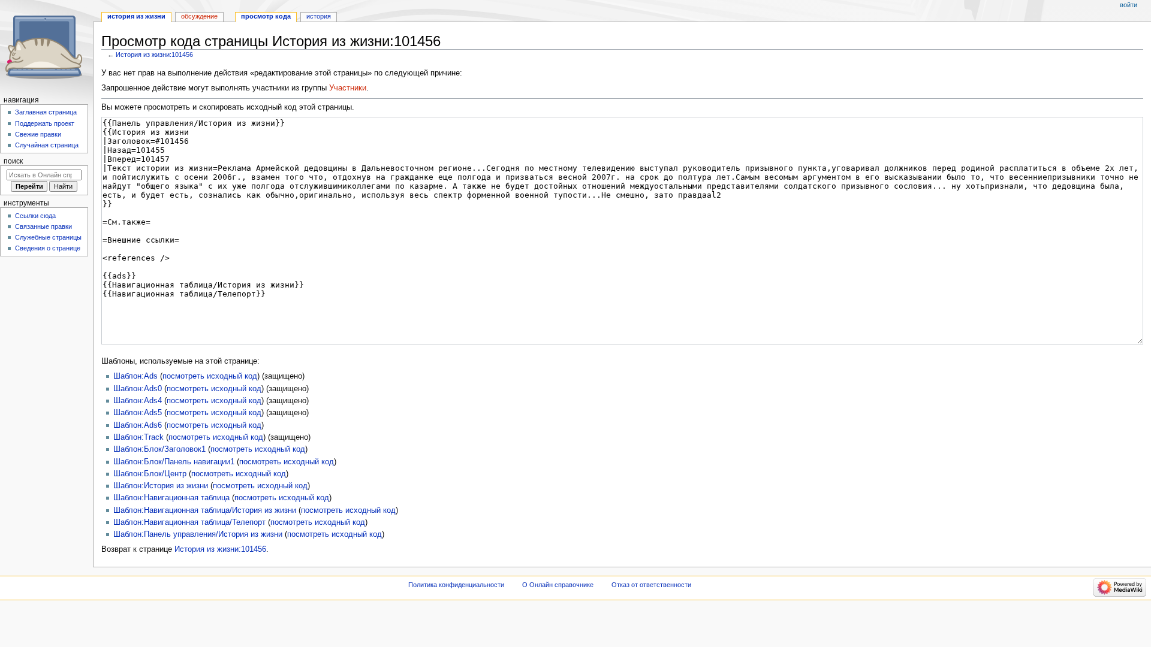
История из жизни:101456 (154, 54)
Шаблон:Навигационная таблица (171, 498)
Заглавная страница (46, 112)
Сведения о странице (47, 248)
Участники (347, 88)
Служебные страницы (48, 237)
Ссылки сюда (35, 215)
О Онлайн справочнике (557, 584)
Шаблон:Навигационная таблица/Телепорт (189, 522)
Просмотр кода (266, 16)
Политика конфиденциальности (456, 584)
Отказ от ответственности (651, 584)
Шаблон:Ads (135, 376)
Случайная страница (47, 145)
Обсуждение (199, 16)
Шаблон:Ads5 (137, 413)
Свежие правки (38, 134)
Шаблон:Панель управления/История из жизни (197, 534)
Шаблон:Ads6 (137, 425)
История (318, 16)
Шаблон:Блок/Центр (149, 474)
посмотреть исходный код (209, 376)
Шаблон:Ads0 (137, 389)
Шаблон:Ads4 (137, 401)
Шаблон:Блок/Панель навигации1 (173, 462)
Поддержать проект (44, 123)
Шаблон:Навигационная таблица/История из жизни (204, 510)
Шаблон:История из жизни (160, 486)
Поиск (13, 161)
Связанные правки (43, 226)
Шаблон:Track (138, 437)
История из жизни (136, 16)
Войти (1128, 4)
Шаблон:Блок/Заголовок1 (159, 449)
